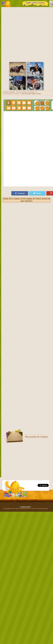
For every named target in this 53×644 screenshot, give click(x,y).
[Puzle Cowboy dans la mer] (35, 75)
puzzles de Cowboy (39, 437)
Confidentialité (25, 507)
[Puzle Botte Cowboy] (17, 89)
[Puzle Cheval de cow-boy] (17, 75)
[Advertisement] (26, 34)
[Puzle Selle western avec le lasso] (35, 89)
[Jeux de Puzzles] (6, 3)
